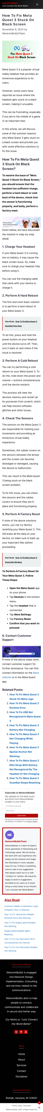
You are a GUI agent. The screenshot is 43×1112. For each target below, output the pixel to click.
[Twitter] (21, 1032)
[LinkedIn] (16, 1032)
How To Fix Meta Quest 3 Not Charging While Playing (24, 738)
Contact (21, 1070)
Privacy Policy (17, 1106)
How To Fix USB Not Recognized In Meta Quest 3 (25, 716)
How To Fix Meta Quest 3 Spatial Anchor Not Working (24, 752)
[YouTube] (26, 1032)
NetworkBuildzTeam (16, 841)
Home (21, 1054)
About (21, 1059)
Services (21, 1065)
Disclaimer (21, 1076)
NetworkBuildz (10, 3)
